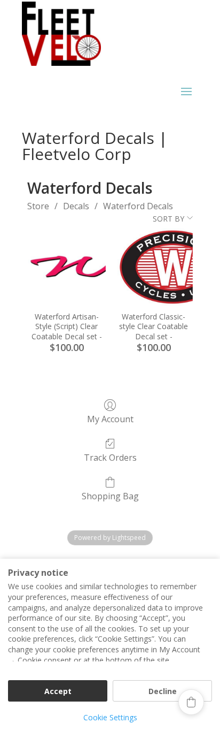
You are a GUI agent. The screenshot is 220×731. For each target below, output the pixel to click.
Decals (76, 206)
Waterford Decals (138, 206)
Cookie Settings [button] (110, 717)
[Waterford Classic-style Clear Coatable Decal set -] (153, 267)
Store (38, 206)
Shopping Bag (110, 495)
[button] (191, 702)
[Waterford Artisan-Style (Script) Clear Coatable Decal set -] (67, 267)
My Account (110, 418)
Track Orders (110, 457)
